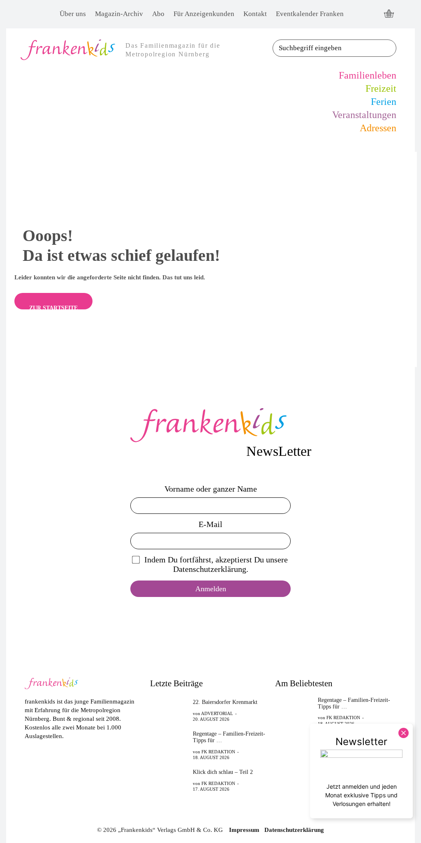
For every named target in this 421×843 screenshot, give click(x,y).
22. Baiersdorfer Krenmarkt (225, 702)
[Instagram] (371, 14)
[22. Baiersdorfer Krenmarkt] (169, 710)
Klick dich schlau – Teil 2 (223, 772)
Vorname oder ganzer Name (210, 488)
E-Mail (210, 524)
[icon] (389, 14)
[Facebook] (356, 14)
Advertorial (217, 713)
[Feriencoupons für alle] (294, 789)
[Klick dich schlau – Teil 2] (169, 780)
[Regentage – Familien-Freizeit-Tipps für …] (169, 744)
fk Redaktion (218, 751)
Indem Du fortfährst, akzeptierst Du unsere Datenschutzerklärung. (216, 564)
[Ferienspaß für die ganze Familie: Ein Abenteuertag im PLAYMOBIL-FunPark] (294, 746)
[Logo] (210, 425)
